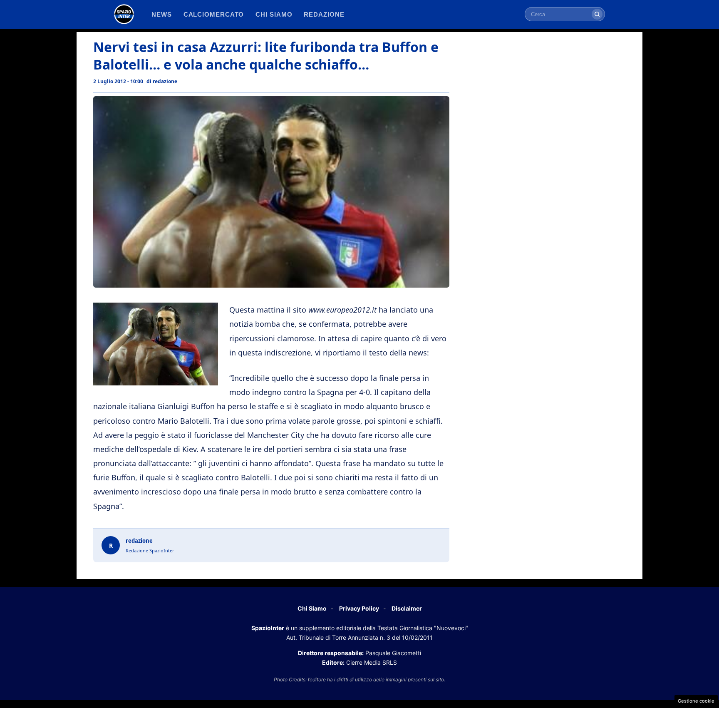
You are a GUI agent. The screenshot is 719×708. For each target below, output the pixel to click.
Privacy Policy (359, 608)
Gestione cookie (696, 701)
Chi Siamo (312, 608)
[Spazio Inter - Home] (124, 14)
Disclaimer (407, 608)
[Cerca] (597, 14)
